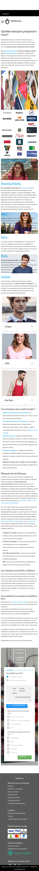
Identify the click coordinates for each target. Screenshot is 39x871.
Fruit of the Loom (13, 160)
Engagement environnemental (17, 849)
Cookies (10, 816)
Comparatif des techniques (16, 803)
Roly (4, 256)
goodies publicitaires (10, 51)
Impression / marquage (15, 789)
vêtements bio (31, 521)
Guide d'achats (12, 794)
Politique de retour (14, 800)
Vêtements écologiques (10, 450)
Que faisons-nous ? (14, 846)
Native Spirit (5, 521)
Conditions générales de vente (17, 819)
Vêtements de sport (9, 436)
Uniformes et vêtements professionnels (15, 421)
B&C (4, 214)
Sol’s (4, 237)
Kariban (20, 521)
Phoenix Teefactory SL (16, 866)
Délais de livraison (14, 797)
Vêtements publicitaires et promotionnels (16, 413)
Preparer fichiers (13, 792)
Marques (10, 786)
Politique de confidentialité (16, 813)
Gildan (5, 277)
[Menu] (2, 21)
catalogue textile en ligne (19, 602)
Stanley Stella (25, 188)
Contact (5, 14)
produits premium (11, 53)
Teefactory (4, 866)
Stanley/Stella (11, 184)
